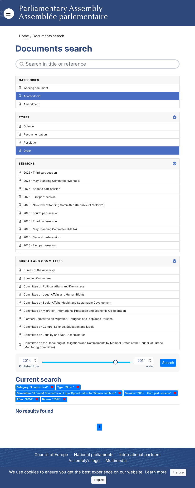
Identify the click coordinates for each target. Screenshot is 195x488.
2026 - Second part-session (42, 189)
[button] (174, 117)
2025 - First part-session (40, 245)
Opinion (29, 126)
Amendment (31, 104)
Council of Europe (51, 454)
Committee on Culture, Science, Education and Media (59, 326)
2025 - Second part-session (42, 237)
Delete (51, 387)
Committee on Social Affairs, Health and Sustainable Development (67, 302)
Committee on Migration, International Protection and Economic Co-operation (75, 310)
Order (27, 150)
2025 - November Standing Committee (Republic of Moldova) (64, 205)
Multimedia (116, 460)
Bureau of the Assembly (39, 270)
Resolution (31, 142)
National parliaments (93, 454)
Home (24, 36)
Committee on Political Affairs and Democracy (54, 286)
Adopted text (32, 96)
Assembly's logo (84, 460)
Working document (36, 88)
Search (168, 362)
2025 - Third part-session (40, 221)
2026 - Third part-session (40, 172)
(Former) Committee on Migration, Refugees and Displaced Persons (68, 319)
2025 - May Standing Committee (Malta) (50, 229)
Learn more (156, 472)
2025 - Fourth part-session (41, 213)
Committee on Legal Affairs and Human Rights (54, 294)
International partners (140, 454)
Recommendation (35, 134)
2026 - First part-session (40, 197)
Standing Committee (37, 278)
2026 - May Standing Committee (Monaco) (52, 180)
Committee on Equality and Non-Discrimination (55, 335)
